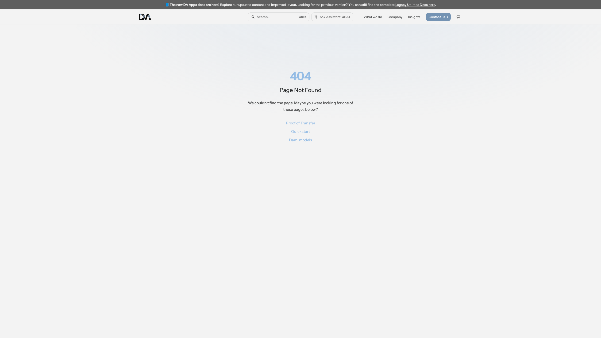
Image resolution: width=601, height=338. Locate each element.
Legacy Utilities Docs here (415, 5)
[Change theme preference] (458, 17)
